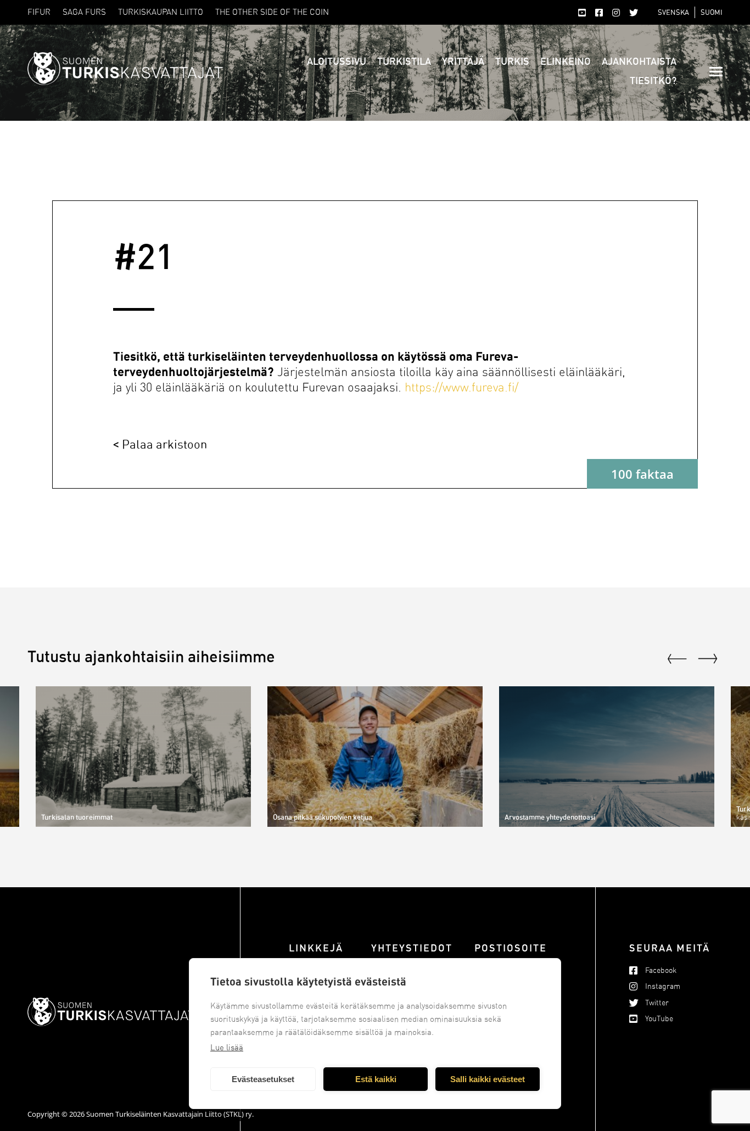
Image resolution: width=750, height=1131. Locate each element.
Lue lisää (226, 1047)
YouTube (659, 1018)
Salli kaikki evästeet (487, 1079)
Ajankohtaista (639, 61)
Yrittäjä (463, 61)
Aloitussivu (336, 61)
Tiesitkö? (653, 80)
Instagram (662, 986)
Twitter (657, 1002)
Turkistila (404, 61)
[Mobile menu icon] (716, 71)
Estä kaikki (375, 1079)
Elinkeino (565, 61)
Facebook (660, 970)
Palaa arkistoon (164, 443)
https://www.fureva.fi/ (461, 387)
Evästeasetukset (263, 1079)
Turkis (512, 61)
